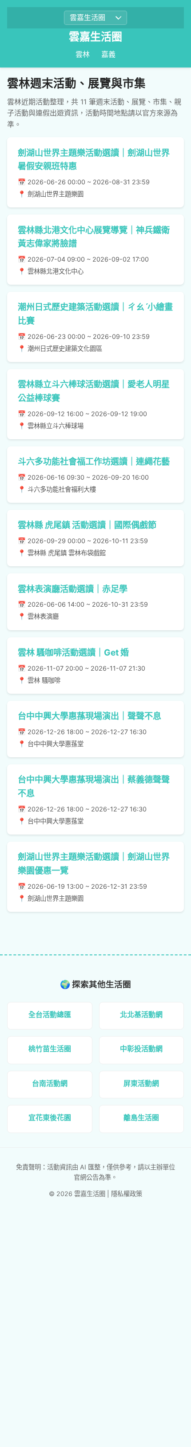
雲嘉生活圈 (95, 36)
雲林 (83, 54)
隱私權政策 (126, 1193)
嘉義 (108, 54)
